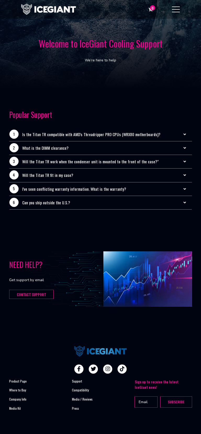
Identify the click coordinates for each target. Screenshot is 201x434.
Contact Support (31, 294)
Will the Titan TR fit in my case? (47, 175)
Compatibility (80, 389)
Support (77, 381)
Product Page (18, 381)
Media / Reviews (82, 399)
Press (75, 408)
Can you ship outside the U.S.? (46, 202)
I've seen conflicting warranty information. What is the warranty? (74, 189)
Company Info (17, 399)
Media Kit (15, 408)
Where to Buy (17, 389)
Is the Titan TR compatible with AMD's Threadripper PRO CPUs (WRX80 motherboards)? (91, 134)
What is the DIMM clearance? (45, 148)
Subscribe (176, 401)
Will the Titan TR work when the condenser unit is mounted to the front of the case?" (90, 161)
